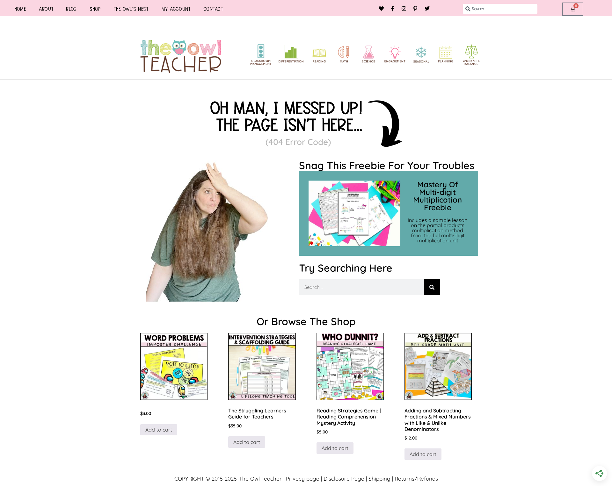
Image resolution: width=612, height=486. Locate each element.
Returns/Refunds (416, 478)
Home (20, 9)
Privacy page (302, 478)
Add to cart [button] (158, 429)
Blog (71, 9)
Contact (213, 9)
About (46, 9)
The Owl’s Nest (131, 9)
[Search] (432, 287)
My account (176, 9)
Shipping (379, 478)
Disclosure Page (344, 478)
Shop (95, 9)
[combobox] (500, 9)
